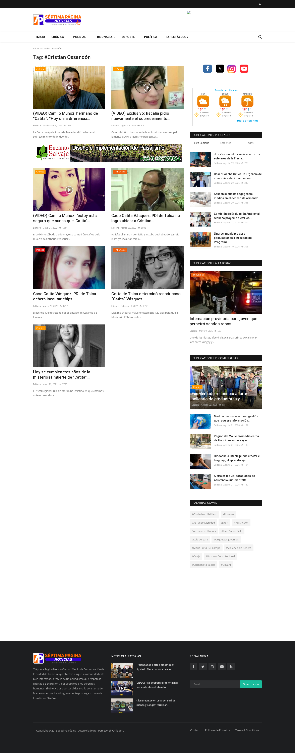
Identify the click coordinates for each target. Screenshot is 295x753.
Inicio (40, 37)
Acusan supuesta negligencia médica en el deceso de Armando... (237, 196)
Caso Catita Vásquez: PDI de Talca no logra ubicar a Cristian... (145, 218)
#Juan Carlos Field (231, 531)
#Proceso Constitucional (220, 556)
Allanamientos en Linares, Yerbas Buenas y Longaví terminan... (155, 702)
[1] (259, 4)
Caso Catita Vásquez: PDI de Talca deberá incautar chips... (64, 296)
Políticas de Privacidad (218, 730)
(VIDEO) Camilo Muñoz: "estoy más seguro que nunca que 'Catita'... (65, 218)
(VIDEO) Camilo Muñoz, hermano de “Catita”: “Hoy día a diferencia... (65, 116)
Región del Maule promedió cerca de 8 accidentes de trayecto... (236, 438)
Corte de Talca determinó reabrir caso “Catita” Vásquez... (146, 296)
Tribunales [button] (104, 37)
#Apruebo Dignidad (203, 522)
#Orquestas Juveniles (226, 539)
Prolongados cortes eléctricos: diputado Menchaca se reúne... (155, 667)
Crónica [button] (58, 37)
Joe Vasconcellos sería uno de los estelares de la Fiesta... (237, 156)
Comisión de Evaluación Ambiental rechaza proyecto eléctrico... (237, 216)
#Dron (224, 522)
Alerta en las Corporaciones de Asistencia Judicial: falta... (234, 478)
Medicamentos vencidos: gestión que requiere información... (236, 418)
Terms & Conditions (247, 730)
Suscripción (251, 684)
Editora (37, 125)
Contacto (195, 730)
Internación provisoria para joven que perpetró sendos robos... (223, 321)
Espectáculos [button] (177, 37)
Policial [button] (80, 37)
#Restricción (241, 522)
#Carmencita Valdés (203, 565)
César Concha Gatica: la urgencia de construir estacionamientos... (238, 176)
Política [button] (151, 37)
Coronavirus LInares (204, 531)
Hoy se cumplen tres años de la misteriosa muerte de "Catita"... (61, 375)
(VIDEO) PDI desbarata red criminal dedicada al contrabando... (157, 685)
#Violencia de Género (238, 548)
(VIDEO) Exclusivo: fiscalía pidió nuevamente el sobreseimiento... (140, 116)
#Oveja (196, 556)
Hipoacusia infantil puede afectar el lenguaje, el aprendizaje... (237, 458)
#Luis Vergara (200, 539)
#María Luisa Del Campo (206, 548)
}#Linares (228, 514)
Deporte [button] (129, 37)
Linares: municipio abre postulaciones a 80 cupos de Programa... (233, 238)
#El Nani (226, 565)
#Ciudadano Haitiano (204, 514)
